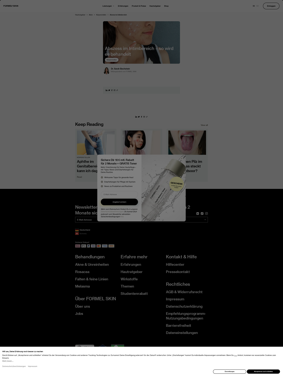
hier (235, 355)
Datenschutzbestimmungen (14, 366)
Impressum (32, 366)
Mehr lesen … (7, 361)
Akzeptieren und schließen (263, 371)
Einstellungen (229, 371)
